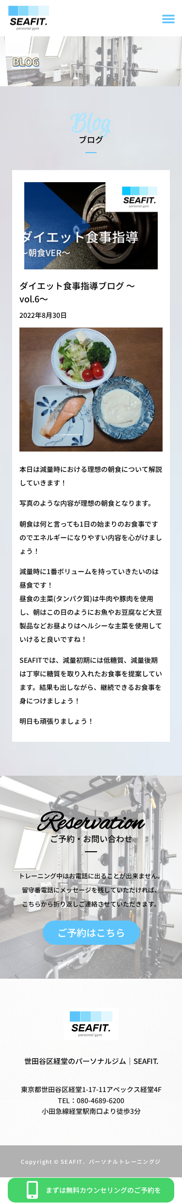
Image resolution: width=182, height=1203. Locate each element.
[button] (168, 18)
